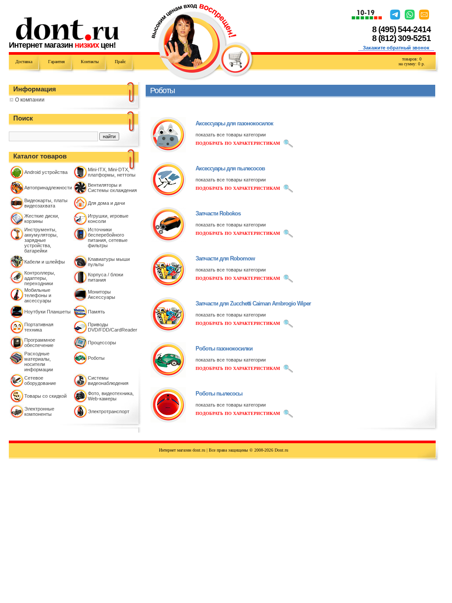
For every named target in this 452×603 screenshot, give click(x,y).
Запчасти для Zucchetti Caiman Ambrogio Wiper (253, 303)
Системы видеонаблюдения (108, 380)
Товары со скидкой (45, 396)
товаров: (412, 59)
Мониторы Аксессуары (101, 294)
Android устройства (46, 172)
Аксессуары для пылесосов (230, 168)
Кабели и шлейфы (44, 261)
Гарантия (56, 61)
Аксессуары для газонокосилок (234, 123)
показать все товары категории (231, 134)
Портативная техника (38, 327)
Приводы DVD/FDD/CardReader (112, 327)
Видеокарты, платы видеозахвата (46, 203)
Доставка (23, 61)
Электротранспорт (108, 411)
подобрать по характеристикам (238, 143)
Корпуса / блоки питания (105, 277)
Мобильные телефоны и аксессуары (37, 295)
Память (96, 311)
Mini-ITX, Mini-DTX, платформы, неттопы (112, 172)
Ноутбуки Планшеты (47, 311)
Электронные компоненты (39, 411)
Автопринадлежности (48, 187)
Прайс (120, 61)
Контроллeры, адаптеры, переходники (39, 278)
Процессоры (102, 342)
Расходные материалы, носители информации (38, 361)
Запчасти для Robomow (225, 258)
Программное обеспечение (39, 342)
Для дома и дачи (106, 203)
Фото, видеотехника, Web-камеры (111, 396)
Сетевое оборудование (40, 380)
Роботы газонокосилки (224, 348)
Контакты (90, 61)
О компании (30, 100)
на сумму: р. (412, 63)
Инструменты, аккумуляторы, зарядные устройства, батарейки (41, 240)
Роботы (96, 358)
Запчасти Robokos (218, 213)
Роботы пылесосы (219, 393)
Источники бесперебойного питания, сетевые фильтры (108, 237)
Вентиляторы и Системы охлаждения (112, 187)
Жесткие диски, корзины (41, 218)
